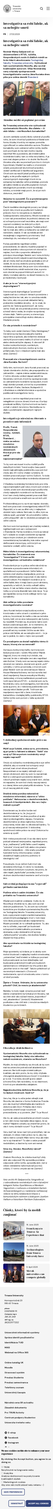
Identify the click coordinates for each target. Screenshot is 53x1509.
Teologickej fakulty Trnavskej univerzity (23, 61)
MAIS (7, 1347)
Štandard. (33, 77)
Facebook (13, 1437)
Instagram (13, 1442)
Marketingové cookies (14, 1482)
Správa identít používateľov (19, 1337)
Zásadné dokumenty (16, 1407)
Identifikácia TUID (14, 1342)
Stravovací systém (14, 1372)
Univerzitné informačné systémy (22, 1332)
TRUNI (6, 1467)
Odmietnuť (17, 1503)
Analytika (8, 1473)
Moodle (9, 1367)
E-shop (12, 1432)
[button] (48, 8)
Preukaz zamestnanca (16, 1382)
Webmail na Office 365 (16, 1352)
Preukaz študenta (14, 1377)
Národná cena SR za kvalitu (19, 1402)
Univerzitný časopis (15, 1392)
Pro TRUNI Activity (14, 1412)
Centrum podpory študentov (20, 1417)
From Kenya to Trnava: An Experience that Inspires (35, 1233)
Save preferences (13, 1492)
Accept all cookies (38, 1503)
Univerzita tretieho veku (17, 1422)
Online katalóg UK (14, 1362)
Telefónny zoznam (14, 1387)
